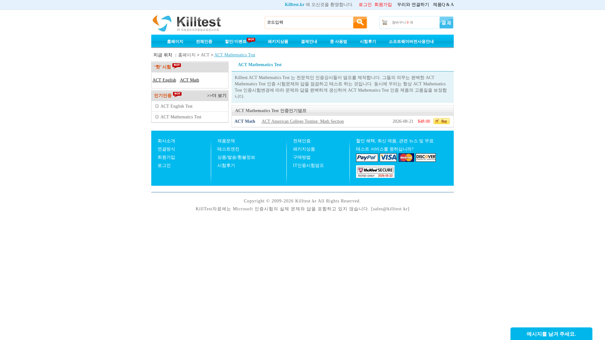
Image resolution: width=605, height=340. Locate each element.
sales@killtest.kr (390, 209)
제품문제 (226, 141)
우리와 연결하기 (413, 4)
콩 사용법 (338, 41)
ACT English (164, 80)
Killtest (195, 22)
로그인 (365, 4)
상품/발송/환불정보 (236, 157)
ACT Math (189, 80)
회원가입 (383, 4)
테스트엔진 (228, 149)
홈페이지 (175, 41)
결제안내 (309, 41)
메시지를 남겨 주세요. (551, 334)
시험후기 (368, 41)
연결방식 (166, 149)
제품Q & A (443, 4)
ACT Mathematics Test (234, 55)
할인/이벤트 (236, 41)
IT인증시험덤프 (308, 165)
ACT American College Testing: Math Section (303, 121)
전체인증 (204, 41)
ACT (205, 55)
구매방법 (302, 157)
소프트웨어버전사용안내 (411, 41)
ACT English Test (176, 106)
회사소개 (166, 141)
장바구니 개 (402, 22)
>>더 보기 (217, 95)
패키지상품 (278, 41)
